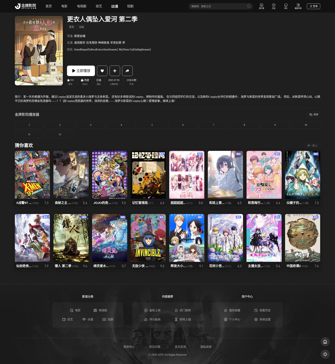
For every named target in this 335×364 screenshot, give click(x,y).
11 (29, 134)
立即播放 (83, 71)
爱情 (71, 27)
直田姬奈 (79, 42)
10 (306, 125)
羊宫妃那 (115, 42)
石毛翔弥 (91, 42)
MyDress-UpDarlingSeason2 (135, 49)
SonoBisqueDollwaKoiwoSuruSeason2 (96, 49)
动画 (81, 27)
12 (60, 134)
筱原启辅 (79, 36)
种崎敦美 (103, 42)
